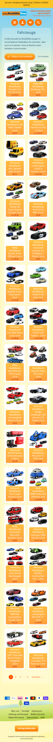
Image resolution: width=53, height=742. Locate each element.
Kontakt (25, 711)
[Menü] (14, 22)
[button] (19, 56)
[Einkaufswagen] (30, 22)
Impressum (37, 711)
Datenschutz (32, 717)
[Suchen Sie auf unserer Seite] (38, 22)
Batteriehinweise (16, 717)
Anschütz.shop (24, 737)
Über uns (15, 711)
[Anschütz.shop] (14, 13)
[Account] (22, 22)
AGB (42, 717)
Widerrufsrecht (38, 714)
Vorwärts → (37, 677)
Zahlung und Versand (18, 714)
